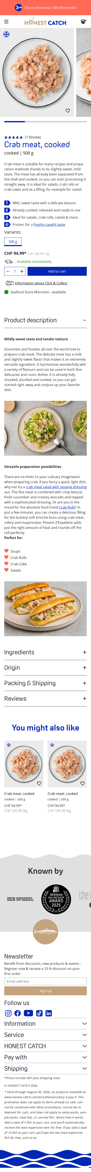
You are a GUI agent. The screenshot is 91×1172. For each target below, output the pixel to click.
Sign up (45, 991)
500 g (13, 241)
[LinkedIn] (49, 1013)
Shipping (16, 1068)
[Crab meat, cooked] (23, 763)
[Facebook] (18, 1013)
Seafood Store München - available (38, 292)
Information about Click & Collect (41, 283)
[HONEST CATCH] (45, 21)
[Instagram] (8, 1013)
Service (14, 1035)
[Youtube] (28, 1013)
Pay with (15, 1057)
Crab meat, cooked (19, 793)
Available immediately (34, 261)
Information (20, 1023)
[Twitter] (39, 1013)
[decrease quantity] (7, 271)
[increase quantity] (21, 271)
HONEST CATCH (25, 1046)
